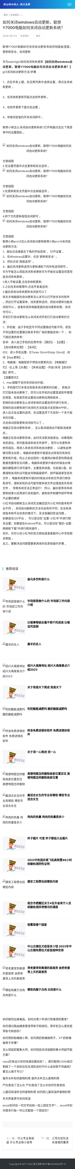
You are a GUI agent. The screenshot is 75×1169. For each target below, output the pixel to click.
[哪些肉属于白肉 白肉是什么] (14, 995)
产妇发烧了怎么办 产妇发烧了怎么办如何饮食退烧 (34, 1085)
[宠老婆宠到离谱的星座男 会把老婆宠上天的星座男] (14, 973)
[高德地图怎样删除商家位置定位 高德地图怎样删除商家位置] (14, 779)
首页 (6, 15)
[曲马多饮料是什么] (14, 584)
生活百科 (14, 15)
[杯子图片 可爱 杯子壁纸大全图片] (14, 843)
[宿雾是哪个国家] (14, 930)
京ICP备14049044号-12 (54, 1164)
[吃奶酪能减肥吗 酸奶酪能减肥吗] (14, 714)
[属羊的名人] (14, 649)
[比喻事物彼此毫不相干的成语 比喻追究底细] (14, 627)
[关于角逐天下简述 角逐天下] (14, 692)
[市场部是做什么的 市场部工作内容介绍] (14, 606)
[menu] (69, 4)
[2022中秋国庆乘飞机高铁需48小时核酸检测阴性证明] (14, 865)
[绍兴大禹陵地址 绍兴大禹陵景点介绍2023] (14, 671)
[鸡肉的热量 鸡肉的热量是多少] (14, 822)
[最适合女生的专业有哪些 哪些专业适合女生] (14, 800)
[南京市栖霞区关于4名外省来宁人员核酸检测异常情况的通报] (14, 908)
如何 (38, 36)
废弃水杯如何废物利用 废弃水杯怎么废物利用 (31, 1078)
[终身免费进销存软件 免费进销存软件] (14, 735)
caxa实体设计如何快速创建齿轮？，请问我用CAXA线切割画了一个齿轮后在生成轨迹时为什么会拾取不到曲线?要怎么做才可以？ (37, 1066)
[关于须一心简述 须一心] (14, 757)
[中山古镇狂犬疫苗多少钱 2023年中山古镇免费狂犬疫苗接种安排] (14, 951)
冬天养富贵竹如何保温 (17, 1098)
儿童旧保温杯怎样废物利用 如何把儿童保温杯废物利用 (36, 1092)
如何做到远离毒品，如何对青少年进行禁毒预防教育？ (36, 1019)
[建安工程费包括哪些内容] (14, 887)
